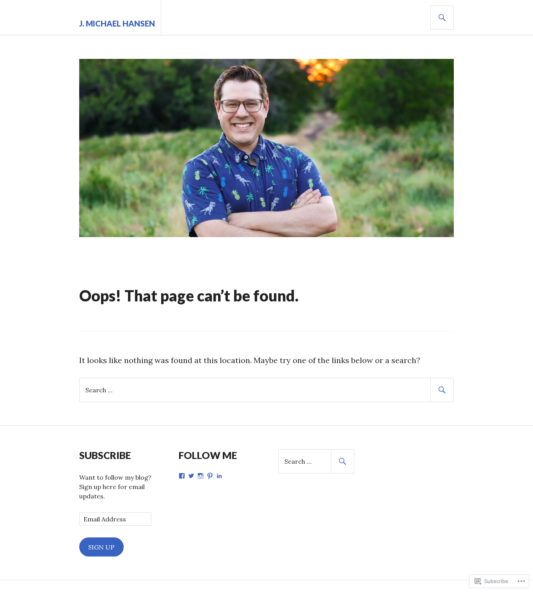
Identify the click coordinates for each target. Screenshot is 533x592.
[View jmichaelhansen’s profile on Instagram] (200, 476)
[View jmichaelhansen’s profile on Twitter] (191, 476)
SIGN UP (101, 547)
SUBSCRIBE (105, 455)
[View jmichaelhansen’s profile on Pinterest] (210, 476)
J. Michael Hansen (117, 23)
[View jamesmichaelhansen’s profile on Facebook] (182, 476)
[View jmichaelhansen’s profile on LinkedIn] (219, 476)
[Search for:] (266, 389)
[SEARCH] (442, 17)
